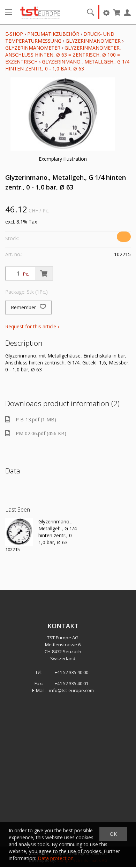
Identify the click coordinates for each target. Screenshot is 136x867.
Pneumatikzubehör (54, 34)
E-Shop (14, 34)
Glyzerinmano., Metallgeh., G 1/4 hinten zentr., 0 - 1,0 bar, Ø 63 (67, 65)
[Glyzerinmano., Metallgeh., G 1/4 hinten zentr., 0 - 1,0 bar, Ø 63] (19, 532)
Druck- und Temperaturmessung (59, 37)
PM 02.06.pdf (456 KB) (41, 433)
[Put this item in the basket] (44, 273)
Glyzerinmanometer (93, 40)
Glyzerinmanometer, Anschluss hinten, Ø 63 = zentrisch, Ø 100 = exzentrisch (63, 54)
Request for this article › (32, 326)
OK (113, 834)
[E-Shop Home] (40, 12)
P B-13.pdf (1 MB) (36, 419)
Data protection (56, 858)
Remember (24, 307)
